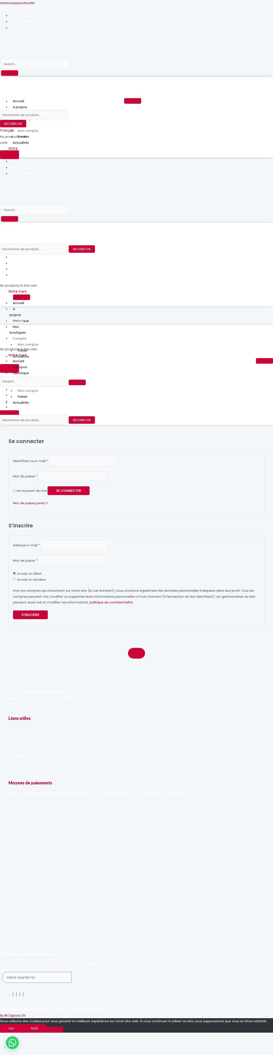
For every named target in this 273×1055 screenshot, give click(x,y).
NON (34, 1028)
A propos (20, 107)
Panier (23, 396)
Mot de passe (25, 476)
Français (7, 130)
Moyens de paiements (30, 782)
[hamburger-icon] (132, 101)
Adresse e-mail (26, 545)
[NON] (54, 1029)
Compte (19, 338)
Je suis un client (29, 573)
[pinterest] (16, 994)
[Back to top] (136, 653)
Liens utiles (20, 718)
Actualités (21, 142)
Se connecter (68, 490)
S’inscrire (30, 615)
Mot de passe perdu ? (30, 503)
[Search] (9, 73)
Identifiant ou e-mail (30, 461)
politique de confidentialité (111, 602)
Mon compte (28, 130)
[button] (12, 1042)
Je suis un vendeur (31, 579)
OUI (11, 1028)
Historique (21, 373)
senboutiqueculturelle (17, 3)
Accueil (18, 101)
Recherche (13, 123)
